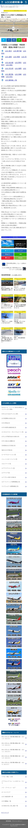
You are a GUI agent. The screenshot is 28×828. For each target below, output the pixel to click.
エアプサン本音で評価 (9, 477)
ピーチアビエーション (9, 454)
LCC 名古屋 (9, 62)
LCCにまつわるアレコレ (10, 414)
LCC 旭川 (8, 51)
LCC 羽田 (16, 57)
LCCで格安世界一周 (7, 796)
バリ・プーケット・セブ (8, 787)
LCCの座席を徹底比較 (9, 427)
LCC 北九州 (9, 68)
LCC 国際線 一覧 (6, 801)
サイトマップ (5, 812)
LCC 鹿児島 (9, 74)
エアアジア (6, 472)
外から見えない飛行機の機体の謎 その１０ (13, 757)
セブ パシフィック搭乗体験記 (11, 481)
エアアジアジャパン (8, 468)
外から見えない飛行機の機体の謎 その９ (13, 763)
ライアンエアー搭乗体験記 (10, 486)
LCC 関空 (18, 62)
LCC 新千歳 (17, 51)
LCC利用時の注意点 (8, 418)
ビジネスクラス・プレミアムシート (12, 432)
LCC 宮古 (9, 76)
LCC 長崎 (18, 74)
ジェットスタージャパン (9, 459)
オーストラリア (6, 792)
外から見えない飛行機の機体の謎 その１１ (13, 750)
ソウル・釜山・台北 (7, 776)
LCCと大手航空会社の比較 (10, 436)
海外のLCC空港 (7, 450)
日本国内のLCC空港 (8, 445)
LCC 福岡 (18, 68)
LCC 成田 (8, 57)
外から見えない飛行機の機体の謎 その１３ (13, 737)
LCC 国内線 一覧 (11, 80)
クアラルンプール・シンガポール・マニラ (13, 782)
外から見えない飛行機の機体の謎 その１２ (13, 744)
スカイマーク (6, 463)
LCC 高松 (9, 65)
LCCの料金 (6, 423)
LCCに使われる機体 (8, 441)
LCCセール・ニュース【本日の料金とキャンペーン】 (14, 237)
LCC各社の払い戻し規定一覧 (10, 805)
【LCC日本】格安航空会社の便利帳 (16, 824)
